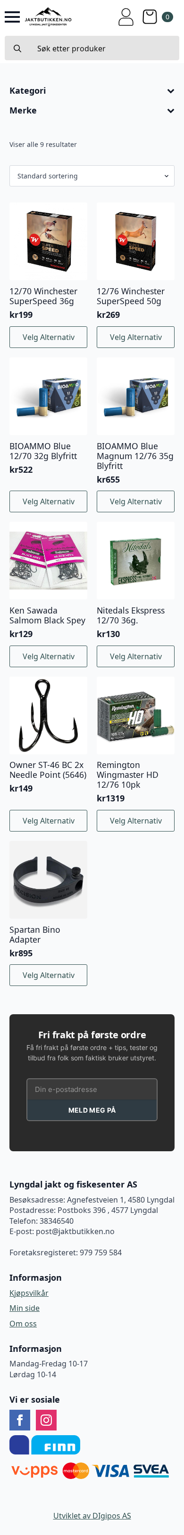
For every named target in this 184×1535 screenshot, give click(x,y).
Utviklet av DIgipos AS (92, 1516)
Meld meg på (92, 1110)
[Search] (17, 48)
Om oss (23, 1323)
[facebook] (19, 1420)
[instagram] (46, 1420)
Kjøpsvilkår (29, 1293)
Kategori (27, 91)
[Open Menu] (12, 16)
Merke (23, 110)
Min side (24, 1308)
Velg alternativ (49, 337)
